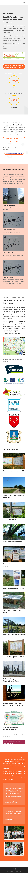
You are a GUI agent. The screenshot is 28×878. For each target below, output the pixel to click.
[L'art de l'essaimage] (14, 517)
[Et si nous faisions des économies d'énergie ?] (14, 725)
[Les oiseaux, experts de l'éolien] (14, 654)
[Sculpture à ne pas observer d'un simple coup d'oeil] (14, 676)
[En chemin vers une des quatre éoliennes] (14, 493)
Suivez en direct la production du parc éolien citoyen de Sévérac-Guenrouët (14, 66)
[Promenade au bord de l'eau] (14, 539)
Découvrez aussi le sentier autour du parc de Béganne (13, 742)
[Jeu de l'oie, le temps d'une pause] (14, 608)
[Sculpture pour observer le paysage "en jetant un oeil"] (14, 701)
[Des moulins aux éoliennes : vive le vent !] (14, 561)
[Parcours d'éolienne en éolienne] (14, 632)
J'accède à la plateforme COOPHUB (14, 153)
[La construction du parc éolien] (14, 586)
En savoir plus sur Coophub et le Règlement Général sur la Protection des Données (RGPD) (14, 140)
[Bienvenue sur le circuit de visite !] (14, 468)
